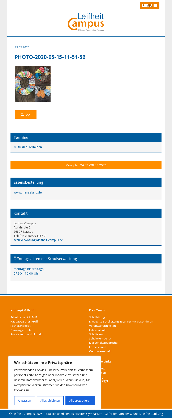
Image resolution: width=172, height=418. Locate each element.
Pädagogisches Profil (24, 321)
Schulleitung (97, 317)
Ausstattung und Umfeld (26, 334)
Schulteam (96, 334)
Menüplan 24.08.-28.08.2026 (86, 165)
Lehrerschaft (97, 330)
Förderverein (97, 347)
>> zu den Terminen (28, 147)
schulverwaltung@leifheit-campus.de (38, 240)
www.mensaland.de (28, 192)
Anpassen (24, 401)
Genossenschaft (100, 351)
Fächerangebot (20, 326)
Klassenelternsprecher (104, 342)
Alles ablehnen (50, 401)
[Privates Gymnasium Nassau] (86, 23)
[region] (54, 383)
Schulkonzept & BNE (23, 317)
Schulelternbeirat (100, 338)
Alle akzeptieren (80, 401)
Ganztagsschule (20, 330)
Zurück (25, 114)
